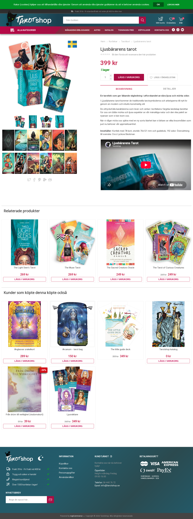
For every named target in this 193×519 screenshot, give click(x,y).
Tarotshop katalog (168, 349)
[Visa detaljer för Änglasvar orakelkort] (24, 324)
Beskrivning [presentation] (124, 89)
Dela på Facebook (34, 179)
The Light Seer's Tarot (24, 267)
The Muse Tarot (72, 267)
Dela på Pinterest (39, 179)
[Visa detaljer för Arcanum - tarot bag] (72, 324)
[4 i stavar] (33, 173)
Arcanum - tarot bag (72, 349)
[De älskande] (58, 150)
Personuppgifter (67, 472)
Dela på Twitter (29, 179)
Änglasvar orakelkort (24, 349)
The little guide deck (120, 349)
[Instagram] (178, 30)
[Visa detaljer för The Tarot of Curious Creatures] (168, 242)
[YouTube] (182, 30)
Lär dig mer (173, 4)
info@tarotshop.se (110, 485)
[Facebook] (173, 30)
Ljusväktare (72, 414)
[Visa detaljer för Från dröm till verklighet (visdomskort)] (24, 389)
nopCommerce (76, 516)
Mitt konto (160, 23)
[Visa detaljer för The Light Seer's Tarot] (24, 242)
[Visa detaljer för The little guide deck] (120, 324)
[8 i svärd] (21, 173)
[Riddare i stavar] (71, 173)
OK (158, 4)
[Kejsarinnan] (46, 150)
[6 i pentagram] (8, 173)
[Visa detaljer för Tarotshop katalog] (168, 324)
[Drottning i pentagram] (58, 173)
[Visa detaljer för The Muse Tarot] (72, 242)
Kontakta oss (65, 468)
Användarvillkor (66, 477)
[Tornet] (71, 150)
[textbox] (101, 20)
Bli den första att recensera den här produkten (134, 54)
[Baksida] (8, 150)
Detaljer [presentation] (169, 88)
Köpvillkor (63, 463)
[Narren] (21, 150)
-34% (43, 370)
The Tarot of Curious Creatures (168, 267)
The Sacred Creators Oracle (120, 267)
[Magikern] (33, 150)
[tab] (124, 89)
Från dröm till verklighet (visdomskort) (24, 414)
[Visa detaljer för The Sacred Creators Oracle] (120, 242)
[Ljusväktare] (72, 389)
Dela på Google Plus (44, 179)
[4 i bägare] (46, 173)
